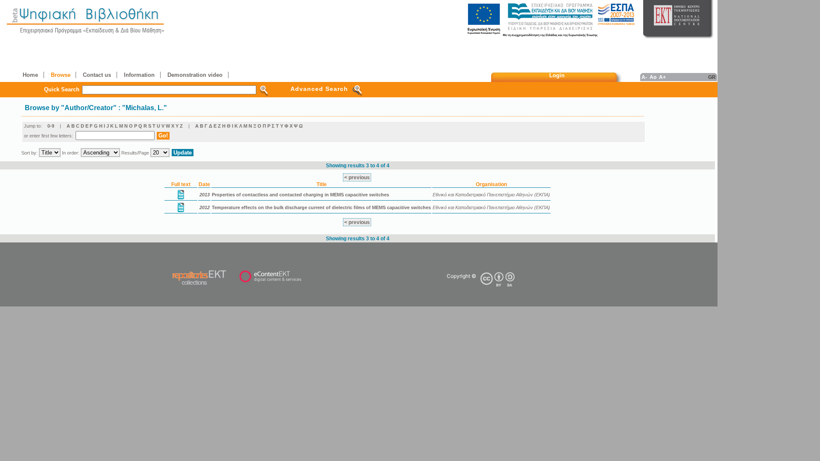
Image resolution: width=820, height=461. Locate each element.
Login (557, 75)
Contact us (97, 75)
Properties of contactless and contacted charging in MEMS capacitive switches (300, 194)
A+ (662, 77)
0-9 (50, 125)
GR (712, 77)
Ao (653, 77)
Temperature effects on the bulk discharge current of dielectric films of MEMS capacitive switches (321, 207)
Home (30, 75)
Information (139, 75)
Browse (60, 75)
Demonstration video (195, 75)
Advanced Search (319, 88)
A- (644, 77)
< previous (357, 177)
